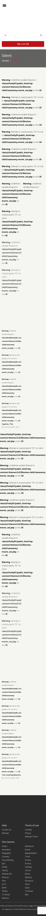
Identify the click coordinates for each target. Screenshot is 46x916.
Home (5, 60)
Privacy (28, 833)
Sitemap (5, 833)
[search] (41, 35)
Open (6, 7)
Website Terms (31, 836)
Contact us (6, 829)
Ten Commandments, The (13, 775)
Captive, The (7, 424)
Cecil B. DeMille (10, 427)
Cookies (28, 829)
